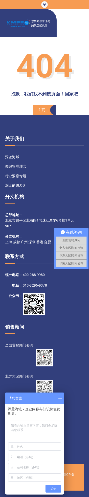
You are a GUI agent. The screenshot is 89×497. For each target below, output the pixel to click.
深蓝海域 (12, 157)
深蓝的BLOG (15, 185)
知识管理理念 (15, 166)
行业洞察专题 (15, 176)
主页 (41, 110)
